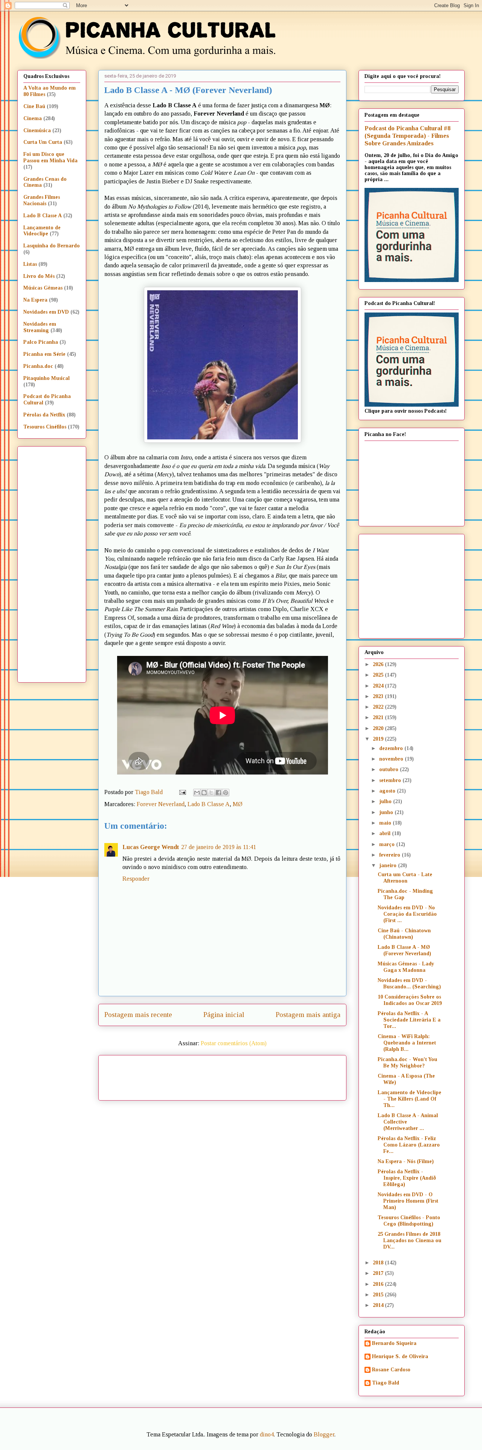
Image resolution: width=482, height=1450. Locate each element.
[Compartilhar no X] (211, 792)
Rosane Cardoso (391, 1369)
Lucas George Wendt (150, 847)
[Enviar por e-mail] (197, 792)
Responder (135, 878)
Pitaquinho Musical (46, 378)
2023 (379, 696)
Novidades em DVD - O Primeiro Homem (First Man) (408, 1201)
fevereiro (390, 855)
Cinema (32, 118)
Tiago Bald (385, 1383)
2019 (379, 739)
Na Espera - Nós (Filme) (406, 1161)
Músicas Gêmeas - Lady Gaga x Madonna (406, 967)
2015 (379, 1295)
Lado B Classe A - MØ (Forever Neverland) (404, 950)
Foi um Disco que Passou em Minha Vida (50, 157)
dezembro (391, 748)
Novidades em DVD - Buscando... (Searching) (409, 983)
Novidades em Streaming (39, 327)
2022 (379, 707)
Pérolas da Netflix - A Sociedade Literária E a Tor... (409, 1020)
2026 (379, 664)
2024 (379, 686)
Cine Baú (34, 106)
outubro (389, 769)
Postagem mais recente (138, 1015)
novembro (392, 759)
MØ (238, 804)
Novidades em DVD (46, 312)
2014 (379, 1305)
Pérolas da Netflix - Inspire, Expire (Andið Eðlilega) (407, 1178)
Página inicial (223, 1015)
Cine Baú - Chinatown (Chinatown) (404, 934)
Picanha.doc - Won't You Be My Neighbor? (407, 1063)
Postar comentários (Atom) (234, 1043)
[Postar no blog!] (204, 792)
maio (386, 823)
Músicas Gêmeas (43, 288)
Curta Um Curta (42, 142)
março (387, 844)
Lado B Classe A (209, 804)
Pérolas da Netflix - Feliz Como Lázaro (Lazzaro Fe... (409, 1145)
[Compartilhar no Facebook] (218, 792)
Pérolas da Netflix (44, 415)
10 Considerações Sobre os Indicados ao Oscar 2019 (410, 1000)
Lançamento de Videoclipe (42, 231)
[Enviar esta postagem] (182, 792)
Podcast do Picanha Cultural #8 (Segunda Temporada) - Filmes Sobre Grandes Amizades (407, 136)
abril (385, 833)
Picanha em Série (44, 354)
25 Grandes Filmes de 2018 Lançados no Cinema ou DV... (409, 1240)
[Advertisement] (287, 1075)
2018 (379, 1263)
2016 (379, 1284)
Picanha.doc (38, 366)
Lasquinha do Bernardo (51, 246)
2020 (379, 728)
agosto (388, 791)
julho (386, 801)
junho (387, 812)
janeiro (388, 865)
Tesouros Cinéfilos (44, 427)
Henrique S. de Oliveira (400, 1356)
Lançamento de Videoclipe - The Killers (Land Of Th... (409, 1099)
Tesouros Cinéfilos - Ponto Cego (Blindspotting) (409, 1221)
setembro (391, 780)
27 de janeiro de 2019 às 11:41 (218, 847)
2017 (379, 1273)
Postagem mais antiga (308, 1015)
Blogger (324, 1434)
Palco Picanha (40, 342)
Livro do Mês (39, 276)
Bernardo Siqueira (394, 1343)
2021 (379, 717)
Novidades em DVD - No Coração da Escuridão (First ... (407, 914)
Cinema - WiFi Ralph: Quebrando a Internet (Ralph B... (407, 1043)
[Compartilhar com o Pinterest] (225, 792)
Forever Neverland (161, 804)
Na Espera (35, 300)
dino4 (267, 1434)
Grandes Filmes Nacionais (41, 200)
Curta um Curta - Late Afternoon (405, 878)
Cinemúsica (37, 130)
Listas (30, 264)
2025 (379, 675)
